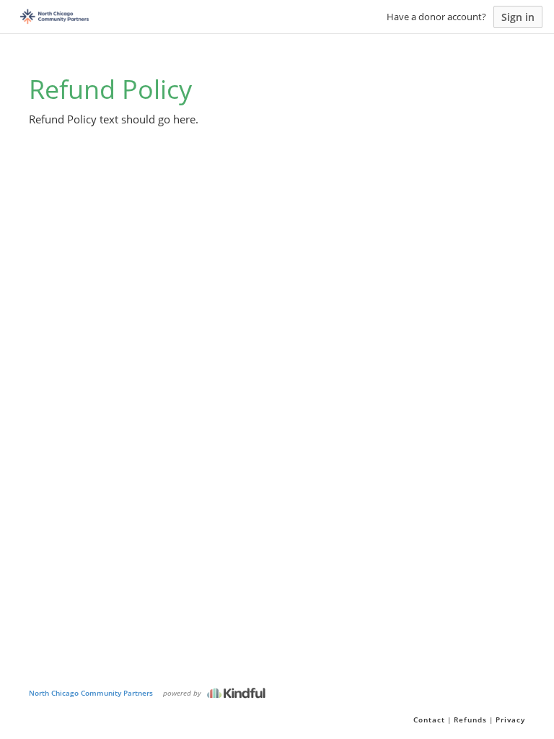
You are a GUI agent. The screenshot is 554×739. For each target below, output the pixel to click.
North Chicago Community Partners (91, 693)
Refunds (470, 719)
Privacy (510, 719)
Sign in (518, 17)
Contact (429, 719)
